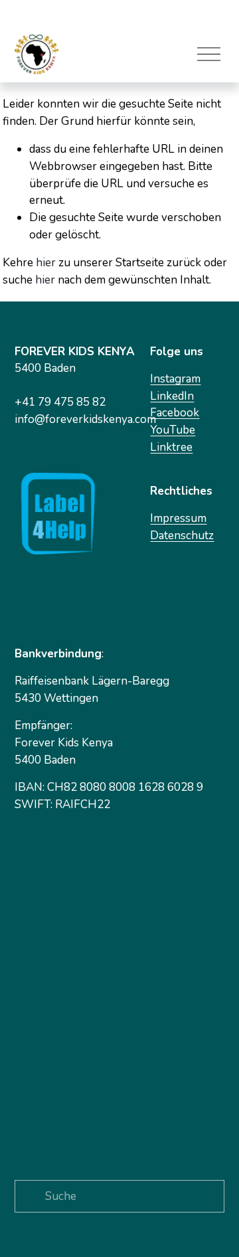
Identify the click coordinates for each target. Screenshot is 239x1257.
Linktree (171, 447)
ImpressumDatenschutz (182, 527)
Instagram (175, 378)
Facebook (174, 412)
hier (46, 262)
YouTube (172, 430)
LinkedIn (172, 396)
